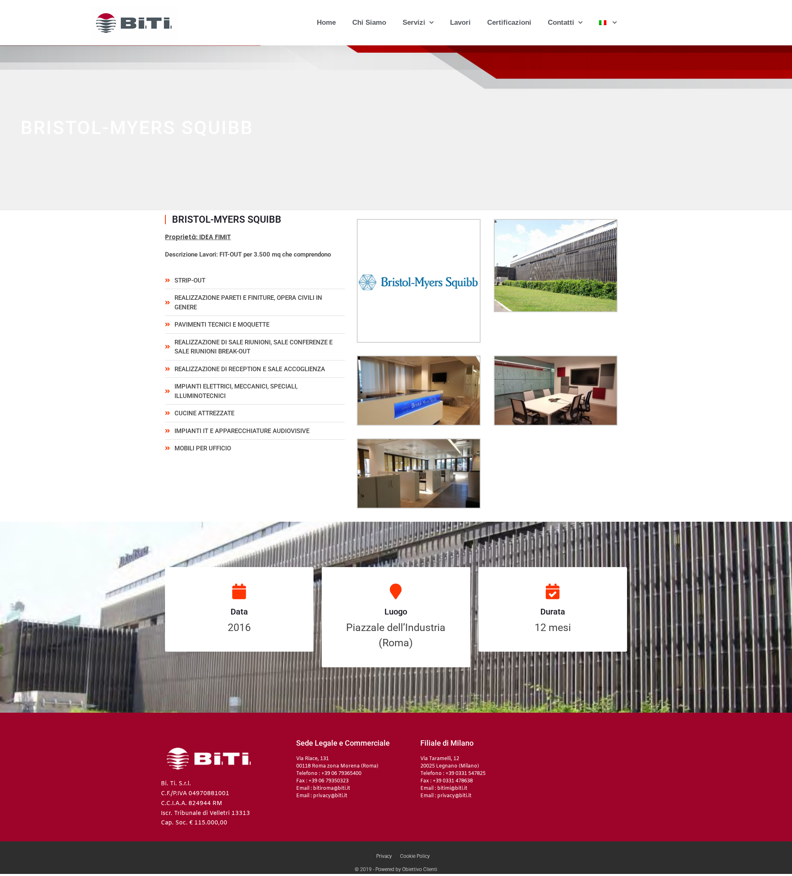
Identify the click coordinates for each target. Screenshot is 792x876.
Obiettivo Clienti (419, 869)
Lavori (460, 22)
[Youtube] (545, 750)
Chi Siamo (369, 22)
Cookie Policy (415, 856)
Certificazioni (509, 22)
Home (326, 22)
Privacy (384, 856)
